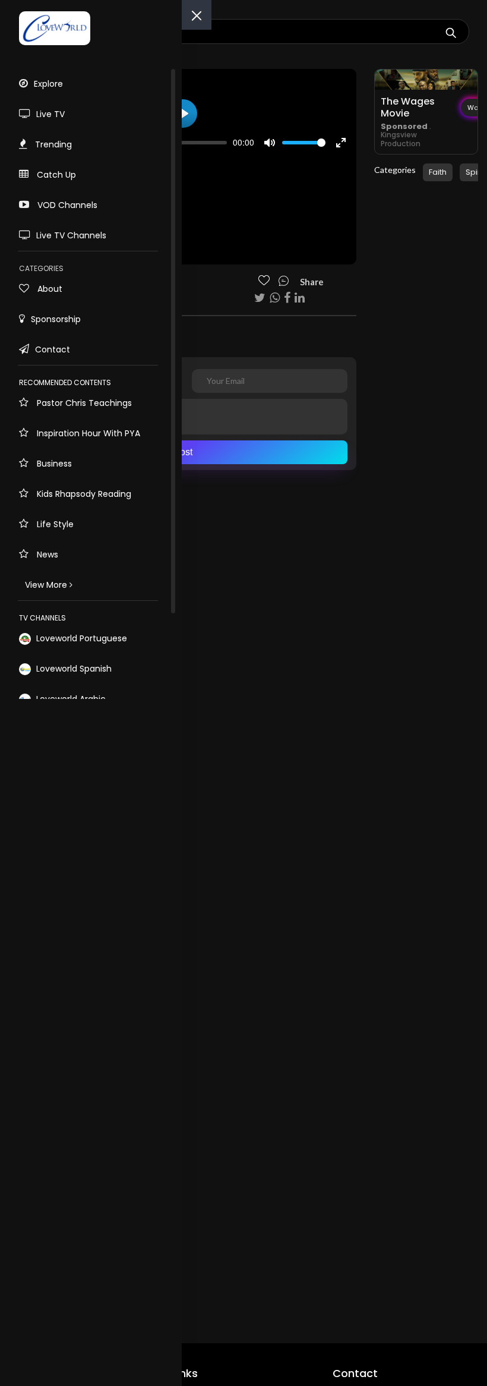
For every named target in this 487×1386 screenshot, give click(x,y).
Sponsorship (56, 319)
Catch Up (55, 175)
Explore (48, 84)
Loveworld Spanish (73, 669)
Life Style (54, 524)
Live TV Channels (71, 235)
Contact (52, 349)
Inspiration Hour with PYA (87, 433)
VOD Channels (66, 205)
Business (53, 464)
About (48, 289)
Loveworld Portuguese (80, 638)
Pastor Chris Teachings (83, 403)
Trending (52, 144)
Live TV (50, 114)
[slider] (188, 143)
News (46, 554)
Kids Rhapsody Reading (82, 494)
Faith (438, 172)
